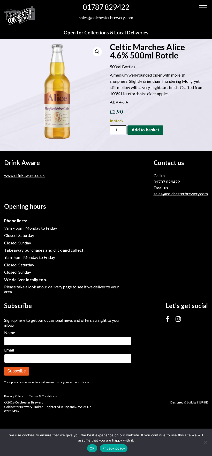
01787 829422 (106, 7)
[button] (97, 51)
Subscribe (16, 371)
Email (9, 349)
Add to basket (145, 130)
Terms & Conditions (43, 396)
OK (92, 448)
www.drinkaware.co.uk (24, 175)
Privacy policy (113, 448)
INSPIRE (202, 402)
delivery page (60, 286)
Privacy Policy (13, 396)
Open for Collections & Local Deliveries (106, 32)
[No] (205, 442)
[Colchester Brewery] (19, 14)
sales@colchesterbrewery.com (106, 17)
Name (9, 332)
